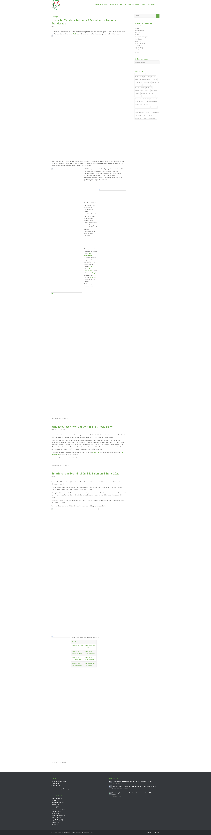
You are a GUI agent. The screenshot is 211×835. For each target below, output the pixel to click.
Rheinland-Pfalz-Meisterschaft (142, 107)
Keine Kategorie (56, 429)
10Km (143, 74)
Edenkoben (155, 82)
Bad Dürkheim (139, 76)
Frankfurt (149, 87)
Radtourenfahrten (140, 43)
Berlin (153, 76)
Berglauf (147, 76)
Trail (145, 115)
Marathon (146, 98)
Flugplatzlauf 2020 (140, 87)
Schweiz (146, 110)
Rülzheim (154, 107)
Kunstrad (137, 32)
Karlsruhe (138, 96)
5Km (137, 74)
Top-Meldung (139, 48)
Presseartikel (138, 104)
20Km (148, 74)
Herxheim (154, 90)
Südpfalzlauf (138, 115)
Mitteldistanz (153, 98)
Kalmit (151, 93)
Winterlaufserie (152, 118)
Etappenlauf (138, 85)
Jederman (144, 93)
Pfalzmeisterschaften (152, 101)
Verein (137, 52)
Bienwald (138, 79)
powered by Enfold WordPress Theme (84, 832)
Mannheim (138, 98)
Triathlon (137, 50)
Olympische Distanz (140, 101)
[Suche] (157, 5)
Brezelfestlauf (139, 26)
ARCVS (67, 419)
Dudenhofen (147, 82)
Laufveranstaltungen (141, 37)
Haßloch (147, 90)
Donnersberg (138, 82)
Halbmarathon (139, 90)
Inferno (137, 93)
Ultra (144, 118)
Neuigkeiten (138, 39)
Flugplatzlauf (147, 85)
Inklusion (137, 28)
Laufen (53, 26)
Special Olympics (139, 112)
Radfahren (138, 41)
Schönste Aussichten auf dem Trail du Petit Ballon (82, 426)
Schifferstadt (138, 110)
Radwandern (138, 45)
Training (151, 115)
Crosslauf (154, 79)
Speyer (148, 112)
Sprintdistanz (154, 112)
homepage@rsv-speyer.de (64, 789)
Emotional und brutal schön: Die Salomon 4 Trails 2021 (86, 473)
